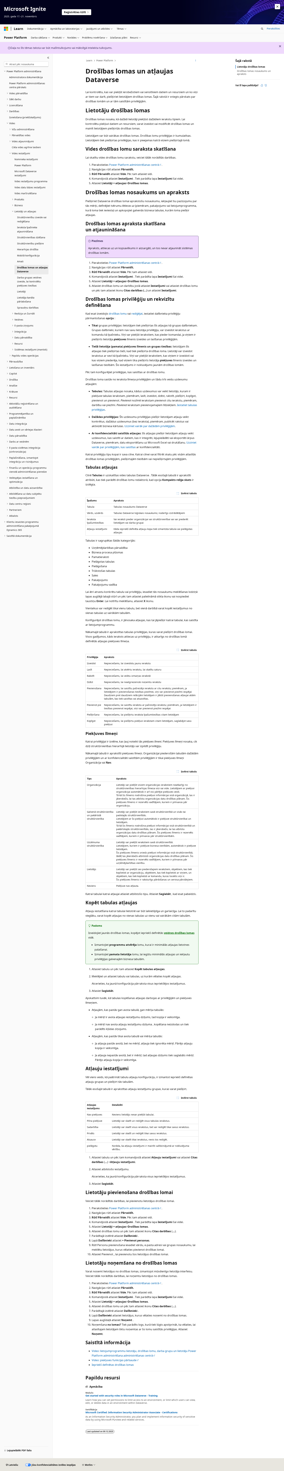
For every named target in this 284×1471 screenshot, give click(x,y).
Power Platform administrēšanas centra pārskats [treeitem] (27, 85)
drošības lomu (118, 313)
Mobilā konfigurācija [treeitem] (28, 255)
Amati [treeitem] (20, 261)
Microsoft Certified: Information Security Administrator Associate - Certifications (131, 1412)
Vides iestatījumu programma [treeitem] (30, 181)
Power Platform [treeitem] (22, 165)
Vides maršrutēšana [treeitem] (25, 193)
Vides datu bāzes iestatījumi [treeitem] (30, 187)
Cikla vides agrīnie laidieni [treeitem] (26, 147)
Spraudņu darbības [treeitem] (28, 307)
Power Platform (104, 60)
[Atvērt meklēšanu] (262, 29)
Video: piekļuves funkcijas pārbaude (114, 1360)
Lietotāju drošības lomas (251, 66)
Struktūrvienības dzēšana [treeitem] (31, 237)
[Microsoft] (6, 29)
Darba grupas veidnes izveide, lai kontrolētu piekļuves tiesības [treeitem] (29, 281)
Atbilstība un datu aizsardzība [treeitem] (25, 487)
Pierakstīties (273, 28)
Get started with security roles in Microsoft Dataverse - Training (121, 1395)
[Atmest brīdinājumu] (277, 6)
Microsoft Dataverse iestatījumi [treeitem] (25, 173)
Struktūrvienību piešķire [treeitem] (30, 243)
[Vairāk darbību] (196, 60)
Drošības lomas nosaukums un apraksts (254, 72)
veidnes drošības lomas (179, 933)
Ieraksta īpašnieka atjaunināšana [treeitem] (27, 229)
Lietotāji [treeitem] (21, 291)
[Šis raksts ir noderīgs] (262, 85)
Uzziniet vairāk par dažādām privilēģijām (149, 426)
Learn (89, 60)
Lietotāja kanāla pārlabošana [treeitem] (25, 299)
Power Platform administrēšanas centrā (134, 165)
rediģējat (137, 313)
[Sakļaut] (48, 57)
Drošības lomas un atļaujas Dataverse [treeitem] (32, 269)
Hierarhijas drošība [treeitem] (27, 249)
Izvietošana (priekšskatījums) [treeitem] (25, 117)
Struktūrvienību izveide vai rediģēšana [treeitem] (32, 219)
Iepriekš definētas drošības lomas (113, 1365)
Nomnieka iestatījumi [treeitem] (26, 159)
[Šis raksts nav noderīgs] (266, 85)
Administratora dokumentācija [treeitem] (26, 77)
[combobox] (26, 64)
